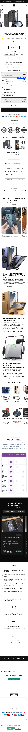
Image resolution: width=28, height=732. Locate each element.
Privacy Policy (16, 725)
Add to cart (14, 158)
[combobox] (15, 169)
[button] (14, 75)
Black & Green (9, 54)
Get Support (13, 704)
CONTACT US (14, 708)
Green (16, 58)
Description (14, 120)
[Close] (26, 719)
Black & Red (19, 54)
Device (14, 45)
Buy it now (14, 110)
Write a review (14, 679)
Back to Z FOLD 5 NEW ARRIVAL (15, 658)
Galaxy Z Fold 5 (14, 47)
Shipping (14, 123)
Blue (11, 58)
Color (14, 51)
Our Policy (13, 699)
